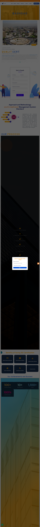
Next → (20, 267)
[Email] (38, 263)
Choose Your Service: (16, 261)
